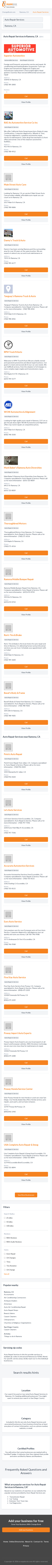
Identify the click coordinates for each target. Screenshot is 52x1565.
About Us (29, 1542)
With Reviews (11, 1238)
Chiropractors (9, 1320)
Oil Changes (11, 1258)
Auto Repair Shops (11, 1310)
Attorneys (8, 1304)
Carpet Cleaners (10, 1316)
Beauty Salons (9, 1313)
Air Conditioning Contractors (15, 1298)
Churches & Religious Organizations (17, 1323)
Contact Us (38, 1542)
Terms (46, 1542)
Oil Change (10, 1270)
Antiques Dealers (10, 1301)
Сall (26, 96)
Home (5, 1542)
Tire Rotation (11, 1266)
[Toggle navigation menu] (49, 4)
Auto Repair (10, 1254)
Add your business (26, 1530)
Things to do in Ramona (13, 1336)
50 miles (9, 1222)
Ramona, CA (24, 12)
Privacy (26, 1546)
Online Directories (16, 1542)
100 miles (10, 1226)
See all (6, 1274)
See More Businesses (26, 1195)
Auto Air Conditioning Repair (15, 1307)
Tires (8, 1262)
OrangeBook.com (8, 12)
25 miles (9, 1218)
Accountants (9, 1294)
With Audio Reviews (14, 1242)
